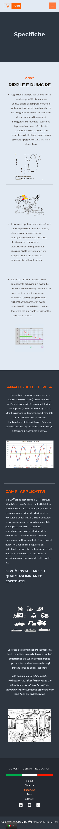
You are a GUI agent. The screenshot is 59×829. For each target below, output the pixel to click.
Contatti (29, 798)
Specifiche (29, 789)
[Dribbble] (38, 805)
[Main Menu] (52, 5)
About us (29, 785)
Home (29, 780)
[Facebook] (21, 805)
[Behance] (29, 805)
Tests (29, 794)
